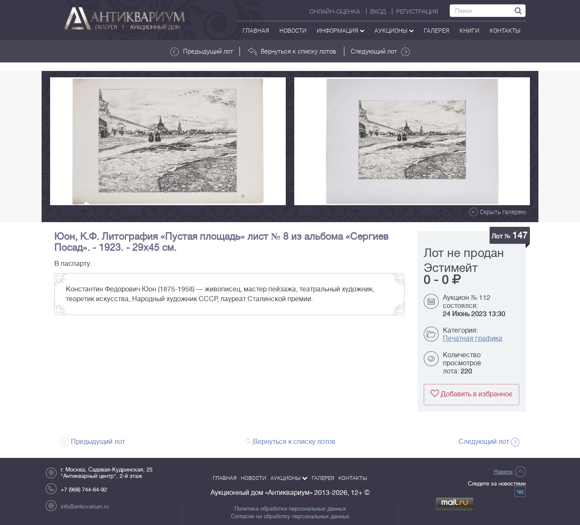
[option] (168, 141)
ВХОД (378, 11)
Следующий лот (374, 51)
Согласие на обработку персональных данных (290, 516)
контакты (505, 30)
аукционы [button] (391, 30)
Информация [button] (338, 30)
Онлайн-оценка (335, 11)
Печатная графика (472, 338)
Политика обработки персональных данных (290, 509)
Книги (469, 30)
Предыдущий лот (208, 51)
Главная (255, 30)
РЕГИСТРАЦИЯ (417, 11)
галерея (436, 30)
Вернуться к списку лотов (298, 51)
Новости (293, 30)
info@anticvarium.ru (85, 506)
